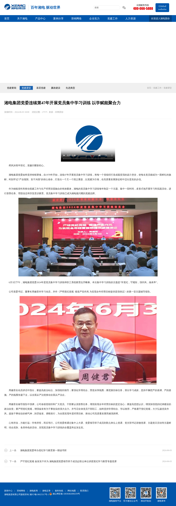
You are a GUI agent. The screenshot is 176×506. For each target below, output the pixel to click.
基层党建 (41, 88)
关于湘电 (22, 18)
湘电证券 (46, 491)
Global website (162, 8)
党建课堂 (26, 88)
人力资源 (130, 18)
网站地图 (72, 491)
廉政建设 (55, 88)
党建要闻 (11, 88)
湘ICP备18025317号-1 (39, 494)
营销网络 (76, 18)
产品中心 (40, 18)
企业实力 (94, 18)
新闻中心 (8, 491)
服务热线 (59, 491)
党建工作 (112, 18)
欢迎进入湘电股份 (160, 18)
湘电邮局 (34, 491)
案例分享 (58, 18)
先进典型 (70, 88)
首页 (6, 18)
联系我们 (84, 491)
